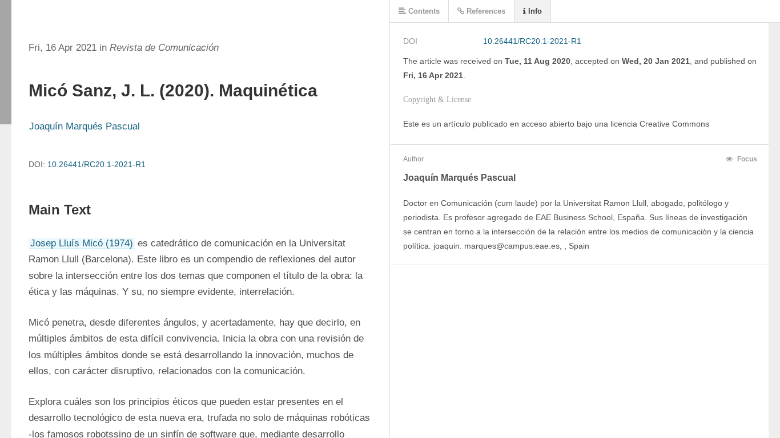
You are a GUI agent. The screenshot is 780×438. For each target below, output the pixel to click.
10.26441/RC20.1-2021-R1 (96, 164)
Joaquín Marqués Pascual (84, 126)
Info (534, 11)
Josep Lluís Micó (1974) (81, 243)
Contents (423, 11)
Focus (746, 159)
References (484, 11)
